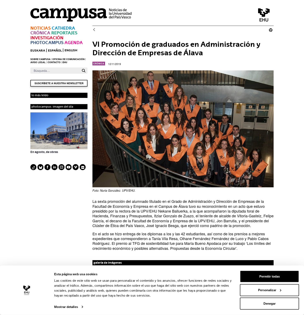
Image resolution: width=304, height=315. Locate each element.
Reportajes (64, 32)
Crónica (40, 32)
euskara (37, 50)
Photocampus (46, 42)
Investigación (46, 37)
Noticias (40, 28)
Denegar (269, 303)
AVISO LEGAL (38, 62)
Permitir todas (269, 276)
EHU (64, 62)
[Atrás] (94, 30)
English (71, 50)
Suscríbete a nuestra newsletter (59, 83)
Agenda (74, 42)
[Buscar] (83, 70)
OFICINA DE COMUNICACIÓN (68, 59)
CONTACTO (54, 62)
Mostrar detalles (66, 307)
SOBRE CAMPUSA (40, 59)
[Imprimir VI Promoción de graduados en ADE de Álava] (271, 30)
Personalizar (267, 290)
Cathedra (63, 28)
